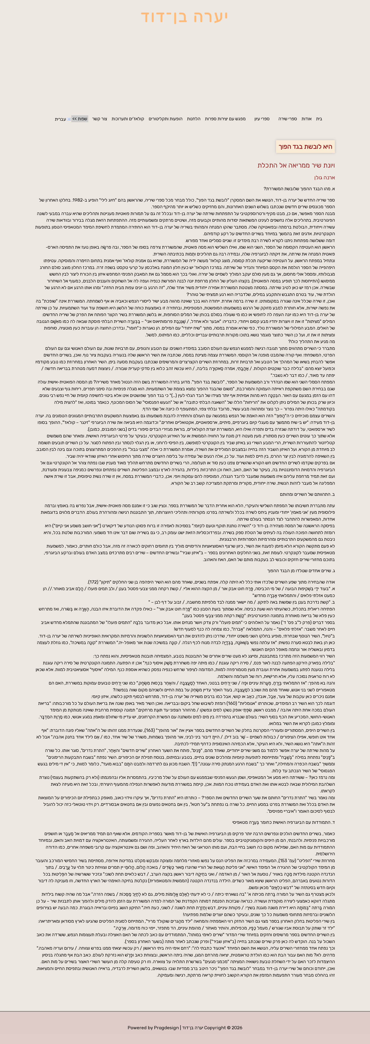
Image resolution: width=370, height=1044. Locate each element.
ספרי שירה (287, 118)
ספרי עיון (262, 118)
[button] (285, 119)
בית (319, 118)
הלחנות (193, 118)
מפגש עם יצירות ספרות (225, 118)
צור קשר (99, 118)
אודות (306, 118)
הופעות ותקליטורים (165, 118)
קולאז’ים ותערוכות (128, 118)
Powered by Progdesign (153, 1027)
